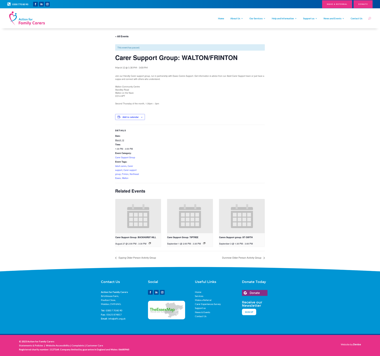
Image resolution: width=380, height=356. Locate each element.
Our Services (256, 18)
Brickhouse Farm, (110, 296)
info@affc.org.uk (117, 318)
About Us (235, 18)
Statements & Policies (31, 345)
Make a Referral (203, 300)
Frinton (125, 174)
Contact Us (356, 18)
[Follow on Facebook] (35, 4)
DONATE (363, 4)
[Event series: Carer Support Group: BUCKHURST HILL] (150, 243)
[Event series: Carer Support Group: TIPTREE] (204, 243)
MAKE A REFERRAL (337, 4)
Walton (125, 178)
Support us (308, 18)
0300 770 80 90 (20, 4)
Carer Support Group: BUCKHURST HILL (135, 237)
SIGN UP (249, 312)
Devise (357, 344)
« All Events (122, 36)
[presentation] (138, 216)
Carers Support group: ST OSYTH (236, 237)
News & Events (202, 312)
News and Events (332, 18)
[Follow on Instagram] (47, 4)
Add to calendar (130, 116)
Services (199, 296)
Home (221, 18)
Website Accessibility (58, 345)
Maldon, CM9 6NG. (111, 304)
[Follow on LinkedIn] (41, 4)
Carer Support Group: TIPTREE (182, 237)
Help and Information (283, 18)
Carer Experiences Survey (208, 304)
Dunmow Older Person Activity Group (242, 257)
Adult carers (120, 165)
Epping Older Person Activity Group (137, 257)
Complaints (78, 345)
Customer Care (94, 345)
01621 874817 (114, 314)
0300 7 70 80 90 (114, 310)
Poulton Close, (108, 300)
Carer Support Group (125, 157)
